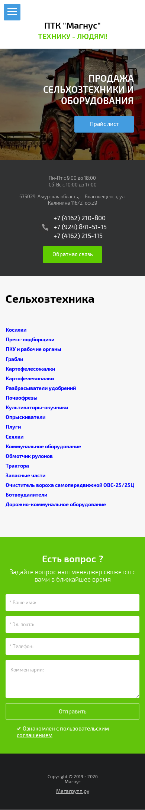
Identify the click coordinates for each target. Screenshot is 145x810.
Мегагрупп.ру (72, 791)
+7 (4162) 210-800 (80, 218)
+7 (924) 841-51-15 (80, 227)
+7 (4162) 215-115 (78, 236)
